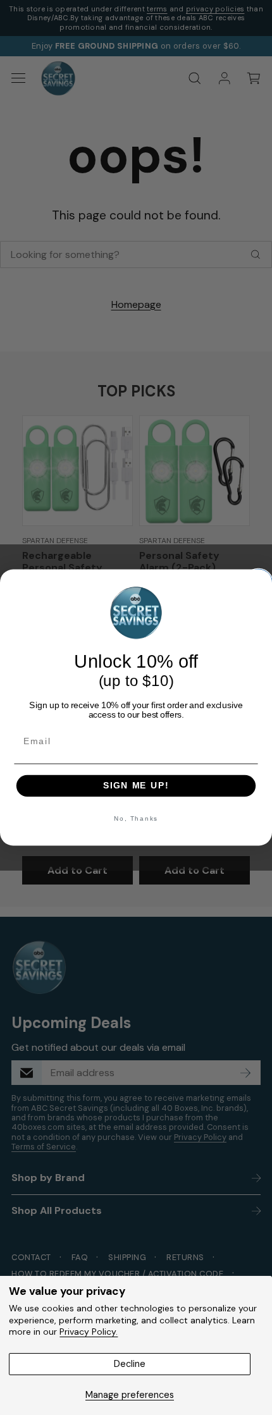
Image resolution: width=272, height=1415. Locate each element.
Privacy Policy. (88, 1331)
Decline (129, 1363)
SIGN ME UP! (136, 785)
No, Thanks (136, 818)
